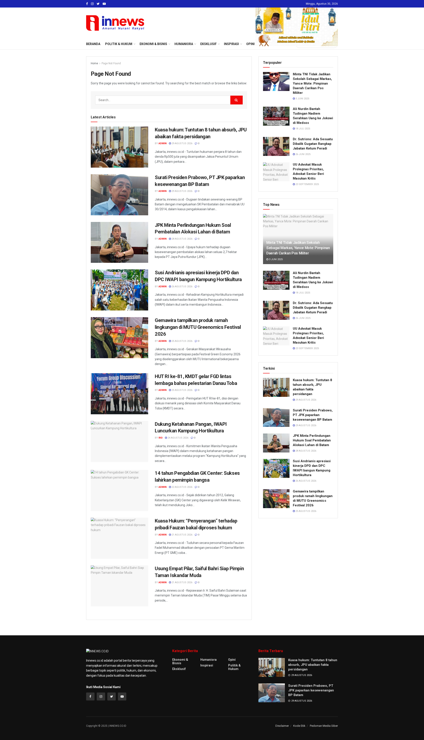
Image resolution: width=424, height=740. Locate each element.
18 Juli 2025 (302, 128)
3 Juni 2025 (302, 98)
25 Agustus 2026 (181, 341)
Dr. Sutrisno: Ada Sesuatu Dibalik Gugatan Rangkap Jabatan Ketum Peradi (313, 143)
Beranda (93, 44)
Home (94, 63)
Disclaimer (282, 725)
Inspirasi (206, 665)
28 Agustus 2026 (181, 238)
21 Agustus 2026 (181, 534)
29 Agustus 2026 (181, 143)
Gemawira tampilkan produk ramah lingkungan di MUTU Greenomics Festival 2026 (198, 327)
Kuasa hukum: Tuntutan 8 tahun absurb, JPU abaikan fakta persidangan (312, 664)
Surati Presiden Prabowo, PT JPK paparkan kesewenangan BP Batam (313, 415)
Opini (232, 659)
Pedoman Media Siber (324, 725)
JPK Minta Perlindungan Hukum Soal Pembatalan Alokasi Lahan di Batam (312, 440)
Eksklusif (179, 669)
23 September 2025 (307, 184)
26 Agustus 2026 (181, 286)
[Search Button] (236, 100)
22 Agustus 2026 (181, 487)
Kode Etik (299, 725)
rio (161, 437)
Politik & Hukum (118, 44)
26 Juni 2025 (302, 154)
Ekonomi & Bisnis (180, 661)
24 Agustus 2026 (177, 437)
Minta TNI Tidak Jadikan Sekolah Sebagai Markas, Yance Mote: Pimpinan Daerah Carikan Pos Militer (312, 83)
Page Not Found (111, 63)
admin (163, 143)
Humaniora (208, 659)
